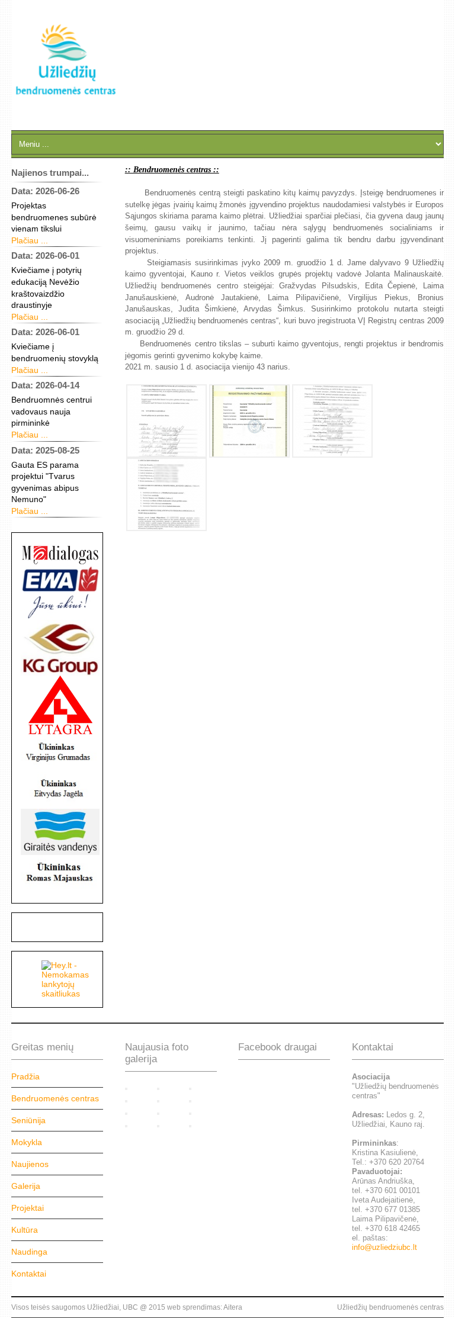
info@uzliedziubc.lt (384, 1247)
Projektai (27, 1208)
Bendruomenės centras (55, 1098)
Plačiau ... (29, 240)
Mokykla (26, 1142)
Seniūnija (28, 1120)
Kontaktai (28, 1273)
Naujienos (30, 1164)
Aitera (232, 1307)
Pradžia (25, 1076)
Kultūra (24, 1230)
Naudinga (29, 1251)
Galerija (25, 1186)
